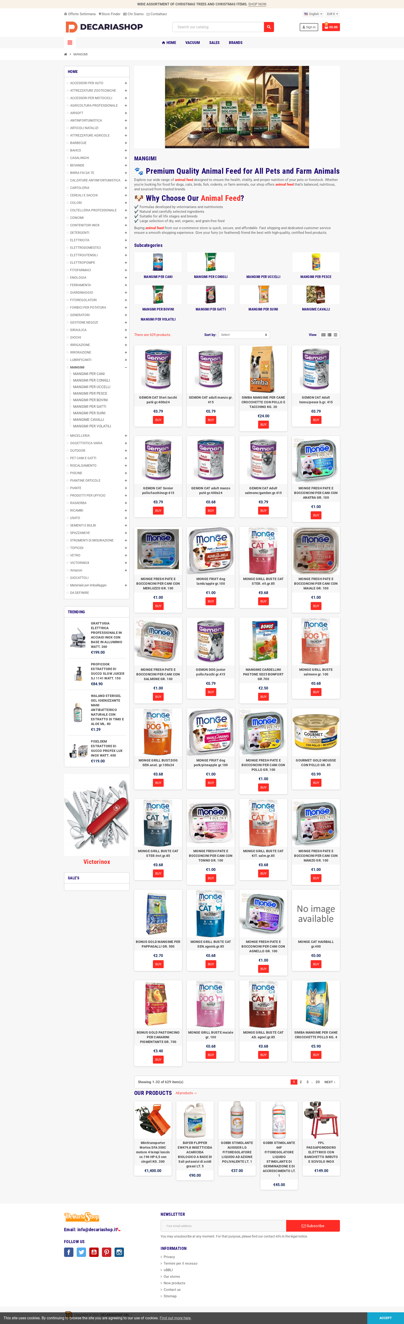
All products (186, 1093)
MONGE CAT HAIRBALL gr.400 (316, 944)
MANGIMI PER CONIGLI (211, 277)
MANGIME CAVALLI (316, 309)
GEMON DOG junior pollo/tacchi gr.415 (210, 672)
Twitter (81, 1252)
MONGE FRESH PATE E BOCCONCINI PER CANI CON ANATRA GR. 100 (316, 492)
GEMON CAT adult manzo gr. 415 (211, 400)
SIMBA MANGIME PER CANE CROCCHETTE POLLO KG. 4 (316, 1035)
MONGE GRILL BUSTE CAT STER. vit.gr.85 (263, 581)
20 (318, 1082)
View (313, 335)
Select (225, 334)
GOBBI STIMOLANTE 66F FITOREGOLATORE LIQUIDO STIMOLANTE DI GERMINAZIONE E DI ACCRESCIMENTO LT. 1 (279, 1159)
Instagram (119, 1252)
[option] (153, 1145)
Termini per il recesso (181, 1263)
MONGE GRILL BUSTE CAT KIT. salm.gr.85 (263, 853)
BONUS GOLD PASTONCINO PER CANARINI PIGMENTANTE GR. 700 (158, 1037)
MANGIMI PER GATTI (211, 309)
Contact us (172, 1290)
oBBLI (168, 1270)
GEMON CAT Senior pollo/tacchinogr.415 (158, 490)
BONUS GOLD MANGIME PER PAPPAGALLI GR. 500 (158, 944)
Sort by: (210, 335)
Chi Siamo (135, 14)
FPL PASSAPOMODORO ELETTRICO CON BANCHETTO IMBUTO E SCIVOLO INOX (321, 1152)
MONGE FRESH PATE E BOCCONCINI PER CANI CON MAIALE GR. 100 (316, 583)
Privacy (169, 1257)
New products (174, 1283)
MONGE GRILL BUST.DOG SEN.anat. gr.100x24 (158, 762)
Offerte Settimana (80, 14)
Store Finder (109, 14)
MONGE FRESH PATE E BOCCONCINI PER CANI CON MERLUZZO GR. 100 (158, 583)
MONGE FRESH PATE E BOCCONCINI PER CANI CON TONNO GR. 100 (210, 855)
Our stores (172, 1276)
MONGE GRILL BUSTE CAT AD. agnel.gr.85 (263, 1035)
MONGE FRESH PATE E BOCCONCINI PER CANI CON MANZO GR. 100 (316, 855)
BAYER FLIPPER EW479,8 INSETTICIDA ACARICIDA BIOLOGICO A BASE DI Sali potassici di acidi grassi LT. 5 (195, 1154)
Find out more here (175, 1318)
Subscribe (315, 1225)
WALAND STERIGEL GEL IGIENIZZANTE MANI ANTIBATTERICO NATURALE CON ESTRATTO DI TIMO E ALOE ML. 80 (107, 710)
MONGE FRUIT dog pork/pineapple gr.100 (211, 762)
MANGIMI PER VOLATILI (158, 319)
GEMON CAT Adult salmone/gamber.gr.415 (263, 490)
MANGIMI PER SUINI (263, 309)
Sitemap (170, 1296)
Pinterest (106, 1252)
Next (330, 1082)
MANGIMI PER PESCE (315, 277)
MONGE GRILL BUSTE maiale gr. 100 (210, 1035)
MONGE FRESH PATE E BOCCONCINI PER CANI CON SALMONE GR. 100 (158, 674)
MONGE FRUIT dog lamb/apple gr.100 (210, 581)
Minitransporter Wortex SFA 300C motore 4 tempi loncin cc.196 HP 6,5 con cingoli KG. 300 (153, 1152)
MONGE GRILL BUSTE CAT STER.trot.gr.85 (158, 853)
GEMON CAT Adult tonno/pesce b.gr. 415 (316, 400)
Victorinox (96, 861)
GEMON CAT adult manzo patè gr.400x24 (210, 490)
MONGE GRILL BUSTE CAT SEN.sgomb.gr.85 (211, 944)
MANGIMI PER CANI (158, 277)
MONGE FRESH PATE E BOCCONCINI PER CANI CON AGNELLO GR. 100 (263, 946)
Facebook (68, 1252)
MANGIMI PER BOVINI (158, 309)
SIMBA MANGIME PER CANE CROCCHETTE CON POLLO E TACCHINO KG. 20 (263, 402)
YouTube (94, 1252)
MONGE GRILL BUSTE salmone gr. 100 (316, 672)
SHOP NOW (257, 4)
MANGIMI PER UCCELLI (263, 277)
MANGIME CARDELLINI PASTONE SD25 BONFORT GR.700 (263, 674)
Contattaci (158, 14)
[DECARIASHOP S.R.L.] (105, 27)
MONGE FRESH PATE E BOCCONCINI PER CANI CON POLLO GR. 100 (263, 765)
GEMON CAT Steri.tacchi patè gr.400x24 (158, 400)
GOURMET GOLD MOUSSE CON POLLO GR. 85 (316, 762)
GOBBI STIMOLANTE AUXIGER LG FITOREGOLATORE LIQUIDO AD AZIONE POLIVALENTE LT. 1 (237, 1152)
